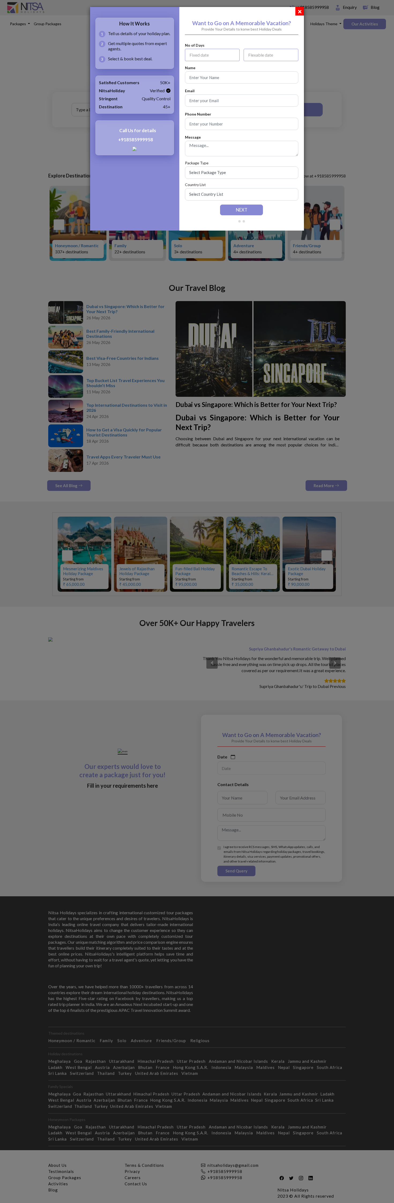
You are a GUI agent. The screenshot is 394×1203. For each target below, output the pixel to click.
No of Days (195, 45)
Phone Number (198, 114)
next (241, 210)
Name (190, 68)
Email (190, 91)
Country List (195, 185)
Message (193, 137)
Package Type (197, 163)
